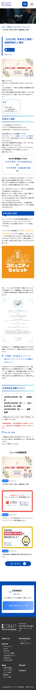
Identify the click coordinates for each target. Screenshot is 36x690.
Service (5, 643)
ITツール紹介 (7, 677)
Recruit (22, 665)
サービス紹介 (7, 672)
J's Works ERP (7, 660)
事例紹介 (6, 675)
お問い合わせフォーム (16, 605)
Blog (4, 665)
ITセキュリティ (8, 646)
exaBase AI (6, 658)
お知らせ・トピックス (14, 27)
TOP (3, 27)
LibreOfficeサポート (9, 655)
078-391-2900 (9, 432)
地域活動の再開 (11, 109)
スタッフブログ (8, 670)
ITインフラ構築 (14, 136)
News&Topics (25, 638)
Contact (22, 670)
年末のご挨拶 (8, 107)
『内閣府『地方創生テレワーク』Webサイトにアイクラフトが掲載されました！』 (18, 359)
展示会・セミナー (26, 643)
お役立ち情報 (7, 668)
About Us (6, 638)
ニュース (26, 27)
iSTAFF (24, 134)
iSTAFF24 (5, 136)
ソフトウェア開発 (26, 136)
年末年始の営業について (11, 111)
